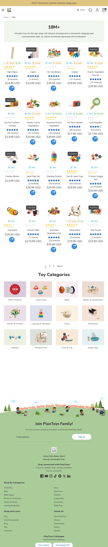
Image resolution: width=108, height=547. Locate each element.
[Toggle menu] (3, 10)
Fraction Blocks (12, 176)
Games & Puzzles (15, 323)
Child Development (11, 520)
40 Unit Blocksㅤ (54, 72)
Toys (6, 516)
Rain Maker (12, 72)
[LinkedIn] (68, 476)
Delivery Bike (33, 230)
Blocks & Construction (93, 299)
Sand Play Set (33, 176)
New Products (15, 299)
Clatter (75, 72)
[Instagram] (50, 476)
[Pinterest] (59, 476)
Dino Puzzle (95, 230)
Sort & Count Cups (74, 176)
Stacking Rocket (54, 176)
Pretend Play (41, 347)
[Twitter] (64, 476)
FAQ (5, 527)
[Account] (97, 9)
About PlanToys (60, 516)
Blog (6, 523)
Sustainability (59, 523)
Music (67, 323)
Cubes (33, 72)
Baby (67, 299)
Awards (57, 531)
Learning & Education (41, 323)
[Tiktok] (55, 476)
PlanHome (93, 323)
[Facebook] (41, 476)
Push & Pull (67, 347)
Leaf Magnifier (95, 122)
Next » (60, 266)
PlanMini (15, 347)
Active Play (41, 299)
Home (6, 17)
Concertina (12, 230)
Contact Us (8, 531)
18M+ (14, 17)
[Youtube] (46, 476)
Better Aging (9, 495)
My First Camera (74, 122)
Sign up (81, 436)
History (57, 527)
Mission (57, 520)
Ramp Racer (74, 230)
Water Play (93, 347)
